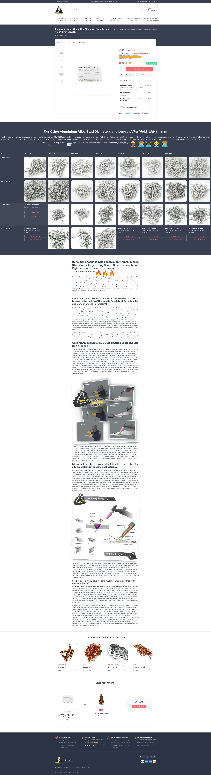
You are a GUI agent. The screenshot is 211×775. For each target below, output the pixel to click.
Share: (120, 113)
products (153, 10)
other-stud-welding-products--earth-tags (92, 666)
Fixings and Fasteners (113, 664)
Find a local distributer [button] (129, 107)
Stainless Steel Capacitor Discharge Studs (104, 333)
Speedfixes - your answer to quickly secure (116, 666)
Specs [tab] (71, 42)
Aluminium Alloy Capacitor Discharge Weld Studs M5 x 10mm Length (67, 716)
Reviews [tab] (83, 42)
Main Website (58, 767)
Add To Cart (140, 69)
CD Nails (135, 664)
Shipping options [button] (128, 81)
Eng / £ (153, 1)
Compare (145, 75)
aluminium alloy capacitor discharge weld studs (121, 277)
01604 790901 (36, 212)
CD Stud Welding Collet (101, 713)
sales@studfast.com (35, 216)
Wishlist (128, 75)
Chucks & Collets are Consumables (64, 666)
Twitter (128, 113)
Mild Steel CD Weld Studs (80, 333)
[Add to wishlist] (77, 644)
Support (72, 767)
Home (116, 29)
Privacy (78, 767)
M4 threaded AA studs (107, 279)
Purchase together (139, 706)
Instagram (137, 113)
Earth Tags (85, 664)
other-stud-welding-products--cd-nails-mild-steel (142, 666)
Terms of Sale (86, 767)
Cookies (66, 767)
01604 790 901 (65, 1)
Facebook (146, 113)
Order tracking (143, 1)
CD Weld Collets (62, 664)
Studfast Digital (76, 772)
